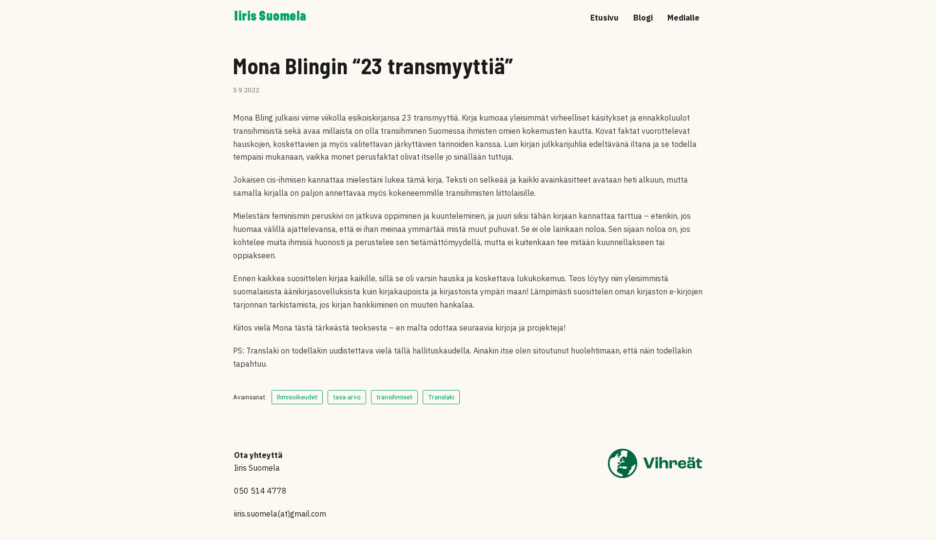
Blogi (643, 17)
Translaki (441, 397)
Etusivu (604, 17)
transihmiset (394, 397)
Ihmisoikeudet (297, 397)
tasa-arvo (347, 397)
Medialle (683, 17)
